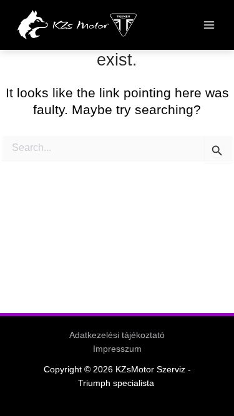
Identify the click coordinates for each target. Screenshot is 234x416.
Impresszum (117, 349)
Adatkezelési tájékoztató (117, 335)
